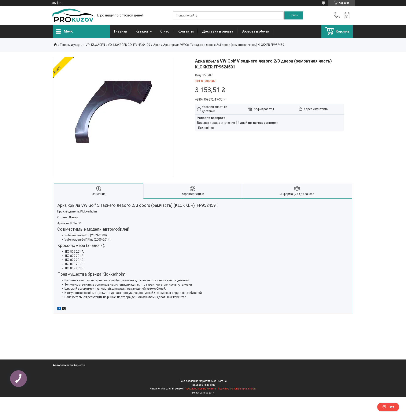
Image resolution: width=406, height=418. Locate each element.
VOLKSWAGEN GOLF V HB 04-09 (129, 44)
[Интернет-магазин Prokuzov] (73, 15)
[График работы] (347, 15)
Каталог (142, 31)
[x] (64, 309)
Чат (391, 407)
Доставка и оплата (217, 31)
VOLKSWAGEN (95, 44)
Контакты (186, 31)
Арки (156, 44)
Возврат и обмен (255, 31)
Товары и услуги (71, 44)
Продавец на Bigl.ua (203, 384)
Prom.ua (222, 381)
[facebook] (59, 309)
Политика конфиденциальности (237, 388)
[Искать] (293, 15)
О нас (164, 31)
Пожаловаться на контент (200, 388)
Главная (120, 31)
